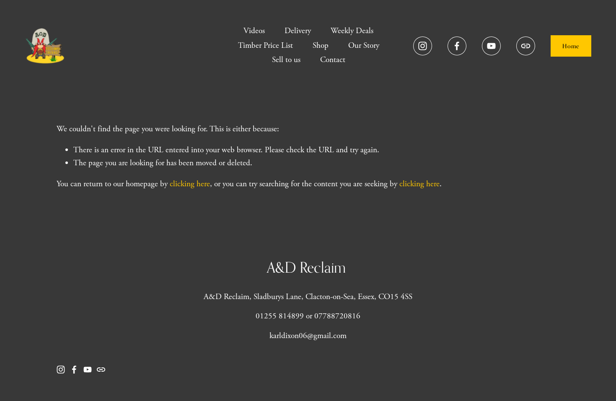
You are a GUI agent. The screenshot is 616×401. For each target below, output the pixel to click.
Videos (254, 31)
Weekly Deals (352, 31)
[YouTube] (491, 45)
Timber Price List (265, 45)
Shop (321, 45)
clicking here (190, 184)
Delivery (298, 31)
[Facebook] (457, 45)
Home (570, 45)
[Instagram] (422, 45)
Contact (332, 60)
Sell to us (286, 60)
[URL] (525, 45)
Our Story (363, 45)
